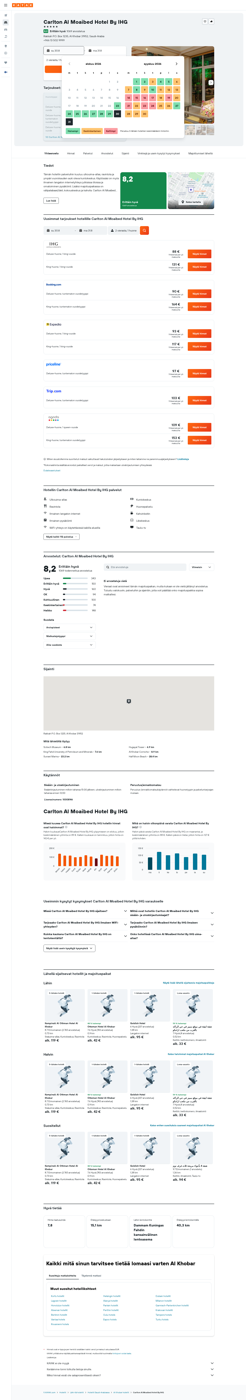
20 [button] (93, 105)
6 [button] (93, 89)
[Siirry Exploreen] (5, 46)
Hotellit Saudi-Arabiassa (98, 1392)
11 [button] (77, 97)
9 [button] (117, 89)
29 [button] (109, 113)
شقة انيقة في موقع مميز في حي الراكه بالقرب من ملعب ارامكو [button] (192, 1028)
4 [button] (77, 89)
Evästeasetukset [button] (52, 470)
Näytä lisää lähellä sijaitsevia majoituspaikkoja (188, 982)
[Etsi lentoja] (5, 15)
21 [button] (101, 105)
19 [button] (85, 105)
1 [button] (109, 81)
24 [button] (69, 113)
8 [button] (109, 89)
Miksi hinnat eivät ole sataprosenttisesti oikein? (74, 1375)
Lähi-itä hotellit (77, 1392)
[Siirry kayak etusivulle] (22, 5)
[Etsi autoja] (5, 29)
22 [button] (109, 105)
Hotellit (62, 1392)
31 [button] (69, 122)
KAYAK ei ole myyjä (58, 1363)
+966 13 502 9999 (54, 40)
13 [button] (93, 97)
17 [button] (69, 105)
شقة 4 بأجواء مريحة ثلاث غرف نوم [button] (190, 1165)
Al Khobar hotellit (121, 1392)
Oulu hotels (109, 1314)
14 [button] (101, 97)
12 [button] (85, 97)
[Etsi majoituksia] (5, 22)
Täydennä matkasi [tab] (91, 1275)
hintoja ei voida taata (121, 1353)
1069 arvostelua (76, 31)
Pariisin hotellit (110, 1305)
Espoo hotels (109, 1319)
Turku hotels (162, 1319)
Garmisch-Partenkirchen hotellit (172, 1305)
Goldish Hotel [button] (137, 1023)
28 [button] (101, 113)
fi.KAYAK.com (49, 1392)
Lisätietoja (183, 459)
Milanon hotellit (164, 1300)
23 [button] (117, 105)
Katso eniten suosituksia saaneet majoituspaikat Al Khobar (182, 1125)
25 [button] (77, 113)
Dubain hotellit (163, 1296)
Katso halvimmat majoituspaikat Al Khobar (191, 1054)
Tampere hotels (164, 1314)
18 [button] (77, 105)
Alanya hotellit (110, 1300)
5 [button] (85, 89)
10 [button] (69, 97)
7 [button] (101, 89)
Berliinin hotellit (59, 1314)
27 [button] (93, 113)
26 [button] (85, 113)
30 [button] (117, 113)
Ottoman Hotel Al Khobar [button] (101, 1026)
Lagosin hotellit (59, 1300)
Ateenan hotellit (59, 1310)
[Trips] (5, 62)
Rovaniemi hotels (60, 1324)
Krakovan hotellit (164, 1310)
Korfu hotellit (57, 1296)
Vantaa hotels (58, 1319)
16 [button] (117, 97)
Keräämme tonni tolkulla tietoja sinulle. (69, 1369)
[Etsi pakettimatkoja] (5, 36)
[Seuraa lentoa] (5, 53)
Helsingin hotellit (111, 1296)
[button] (5, 5)
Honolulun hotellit (60, 1305)
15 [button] (109, 97)
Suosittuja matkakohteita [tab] (62, 1275)
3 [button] (69, 89)
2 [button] (117, 81)
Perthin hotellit (111, 1310)
